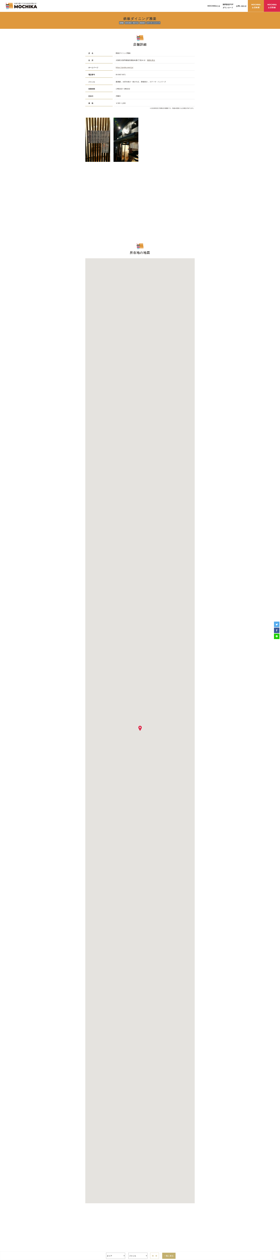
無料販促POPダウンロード (228, 6)
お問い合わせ (241, 6)
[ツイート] (276, 624)
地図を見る (151, 60)
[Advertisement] (140, 195)
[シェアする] (276, 630)
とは (213, 5)
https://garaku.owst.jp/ (124, 67)
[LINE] (276, 636)
